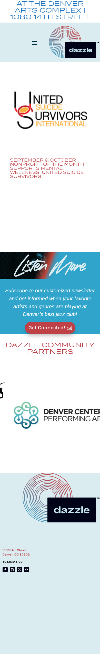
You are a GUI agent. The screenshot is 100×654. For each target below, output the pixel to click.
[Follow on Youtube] (26, 569)
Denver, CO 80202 (16, 554)
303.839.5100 (13, 561)
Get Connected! (46, 328)
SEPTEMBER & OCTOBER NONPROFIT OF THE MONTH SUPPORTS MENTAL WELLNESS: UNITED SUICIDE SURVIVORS (47, 168)
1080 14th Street (14, 550)
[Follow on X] (19, 569)
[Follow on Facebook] (5, 569)
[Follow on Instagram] (12, 569)
